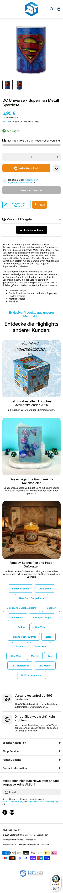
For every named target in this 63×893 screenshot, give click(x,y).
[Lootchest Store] (31, 9)
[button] (59, 9)
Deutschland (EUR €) (11, 830)
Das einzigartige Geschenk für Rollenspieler (31, 481)
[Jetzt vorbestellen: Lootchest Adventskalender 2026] (31, 368)
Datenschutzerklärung (12, 801)
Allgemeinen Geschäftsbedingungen (23, 181)
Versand (6, 121)
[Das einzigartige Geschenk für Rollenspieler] (31, 446)
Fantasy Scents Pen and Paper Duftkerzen (32, 564)
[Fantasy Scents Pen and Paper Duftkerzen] (31, 530)
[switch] (56, 888)
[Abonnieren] (56, 792)
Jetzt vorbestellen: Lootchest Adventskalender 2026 (31, 403)
